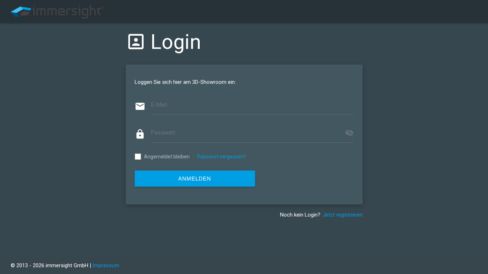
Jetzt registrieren (343, 215)
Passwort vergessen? (221, 156)
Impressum (106, 265)
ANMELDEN (194, 179)
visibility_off (349, 132)
